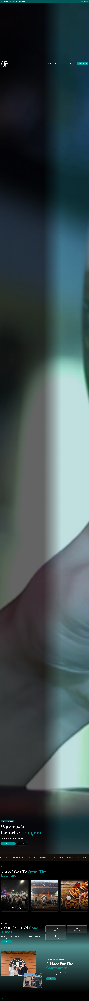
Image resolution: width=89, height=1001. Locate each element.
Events (64, 63)
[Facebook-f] (85, 1)
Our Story (50, 63)
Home (44, 63)
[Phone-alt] (82, 1)
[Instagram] (87, 1)
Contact (72, 63)
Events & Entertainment (44, 908)
